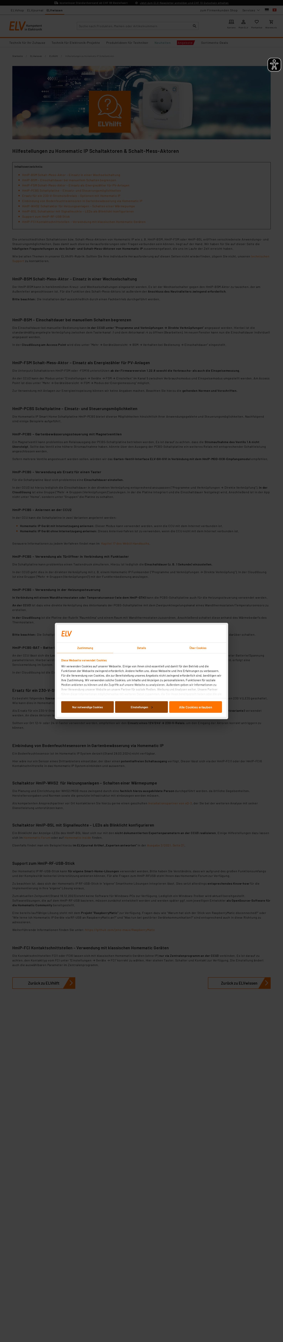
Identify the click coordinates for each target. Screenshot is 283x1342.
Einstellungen (139, 707)
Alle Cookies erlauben (195, 707)
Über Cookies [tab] (197, 648)
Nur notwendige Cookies (87, 707)
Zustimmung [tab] (85, 648)
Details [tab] (141, 648)
